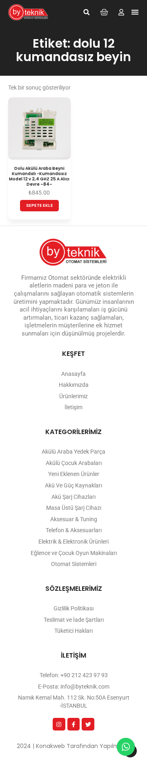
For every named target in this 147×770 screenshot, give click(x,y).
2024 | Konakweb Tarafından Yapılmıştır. (73, 746)
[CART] (104, 12)
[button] (86, 12)
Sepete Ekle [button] (39, 205)
